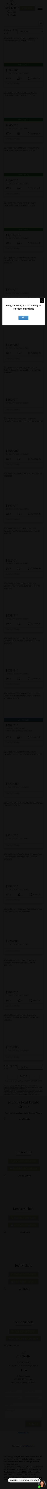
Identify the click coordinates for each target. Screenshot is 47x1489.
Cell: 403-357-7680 (25, 1274)
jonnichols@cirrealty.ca (25, 1168)
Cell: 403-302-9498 (25, 1218)
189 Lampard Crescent (19, 729)
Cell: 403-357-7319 (25, 1331)
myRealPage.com (28, 1446)
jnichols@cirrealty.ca (25, 1282)
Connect (27, 8)
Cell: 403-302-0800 (25, 1161)
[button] (27, 8)
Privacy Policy (23, 1433)
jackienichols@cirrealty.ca (25, 1338)
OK (23, 318)
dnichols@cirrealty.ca (25, 1225)
